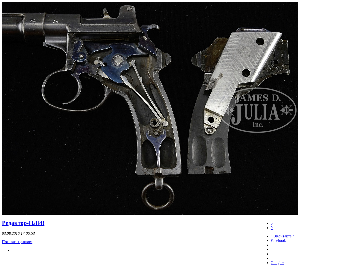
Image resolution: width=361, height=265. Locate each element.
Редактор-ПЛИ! (23, 223)
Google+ (277, 263)
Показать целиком (17, 242)
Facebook (278, 240)
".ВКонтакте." (282, 236)
